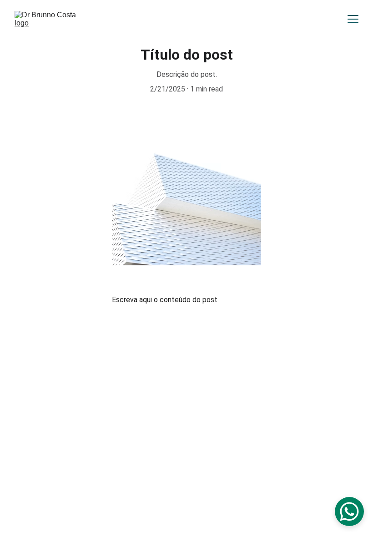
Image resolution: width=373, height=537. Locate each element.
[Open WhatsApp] (349, 511)
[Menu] (353, 19)
